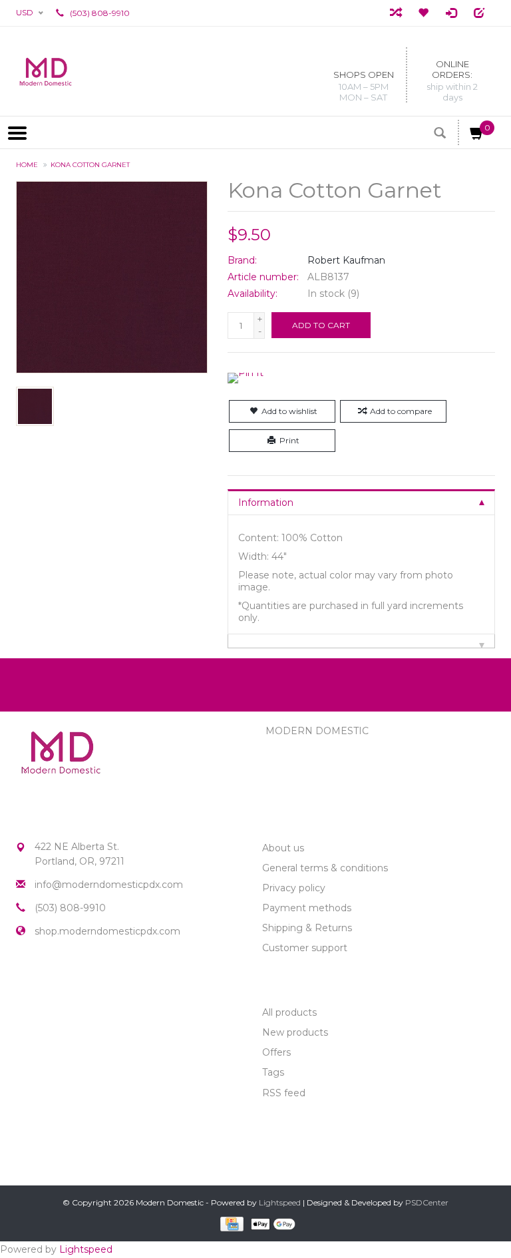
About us (283, 848)
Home (27, 164)
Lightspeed (280, 1202)
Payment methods (306, 908)
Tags (273, 1072)
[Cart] (477, 136)
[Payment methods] (231, 1223)
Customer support (304, 948)
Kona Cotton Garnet (90, 164)
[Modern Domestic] (45, 71)
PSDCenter (426, 1202)
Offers (276, 1052)
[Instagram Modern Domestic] (50, 978)
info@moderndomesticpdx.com (109, 885)
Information (265, 503)
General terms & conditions (325, 868)
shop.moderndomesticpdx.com (107, 931)
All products (289, 1012)
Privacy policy (293, 888)
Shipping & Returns (307, 928)
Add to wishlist (289, 411)
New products (295, 1032)
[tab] (361, 502)
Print (289, 440)
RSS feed (283, 1093)
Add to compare (401, 411)
